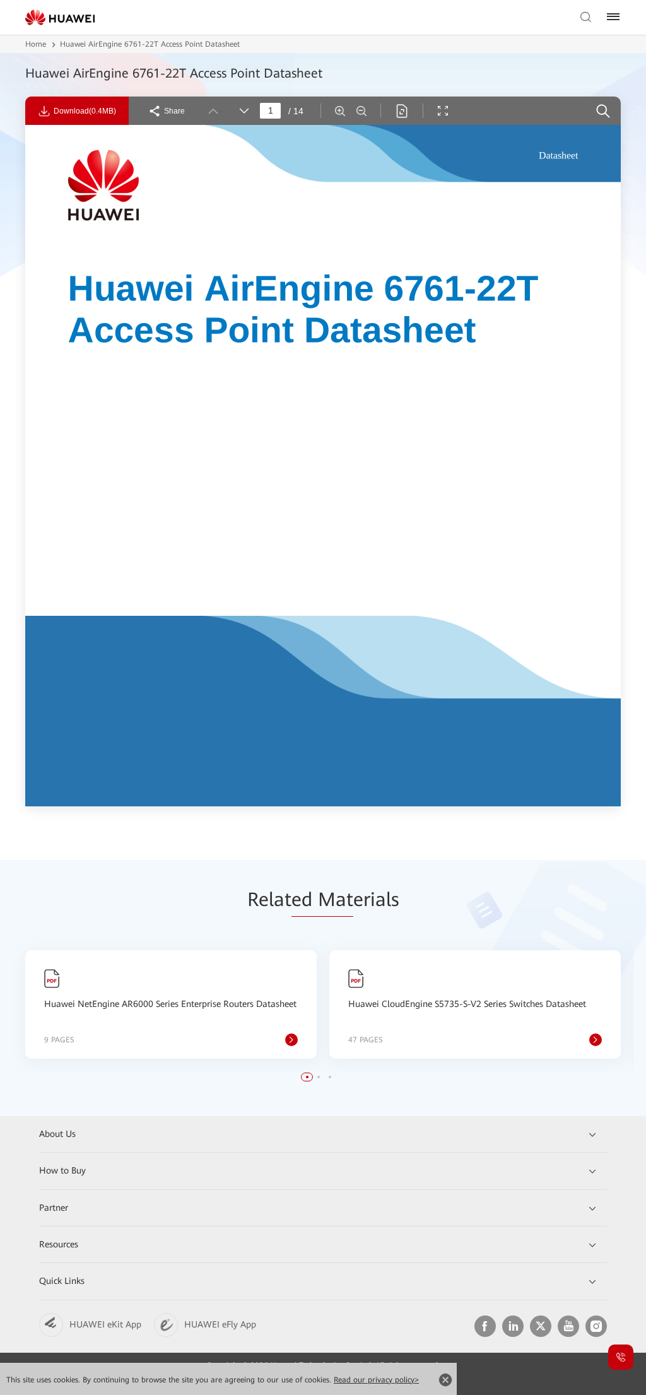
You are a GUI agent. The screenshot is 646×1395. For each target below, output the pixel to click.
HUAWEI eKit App (105, 1324)
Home (35, 44)
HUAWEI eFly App (220, 1324)
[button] (307, 1077)
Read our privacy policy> (376, 1379)
